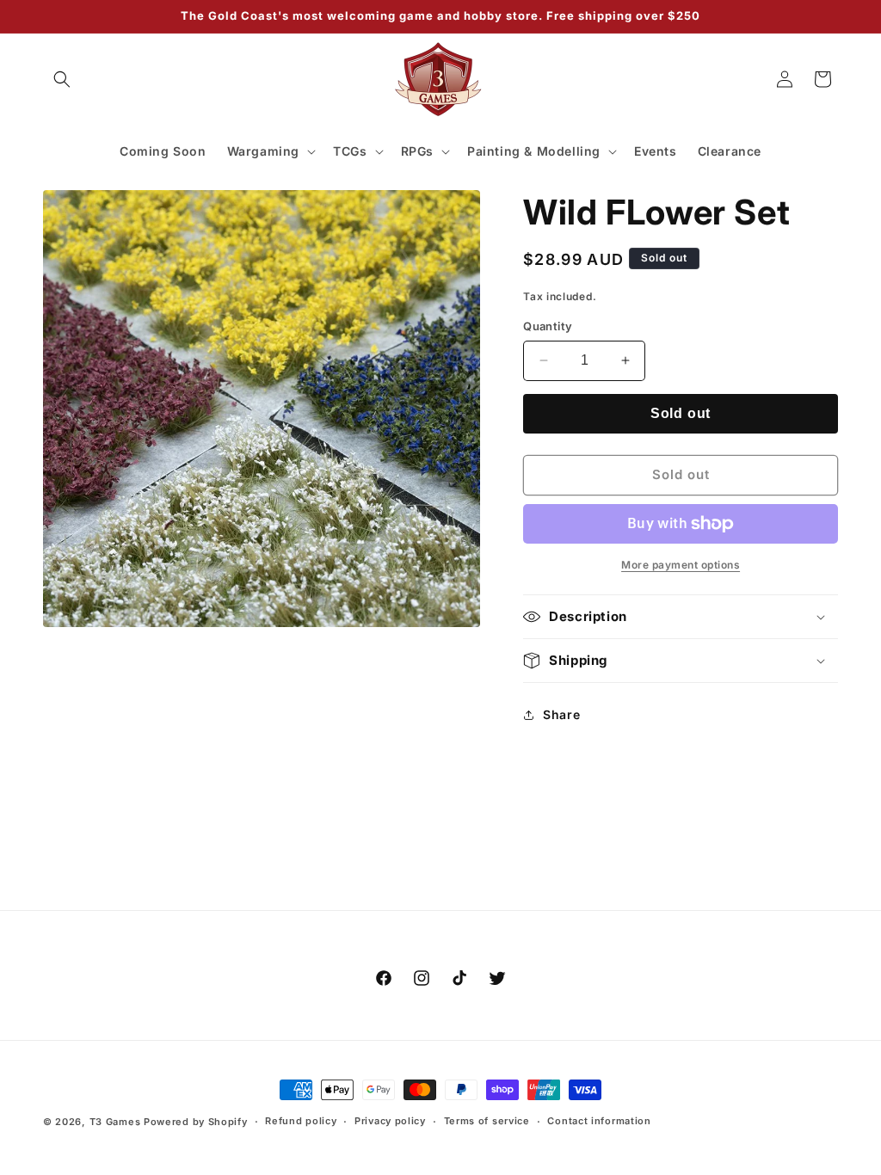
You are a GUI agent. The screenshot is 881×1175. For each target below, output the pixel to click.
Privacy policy (390, 1121)
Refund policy (300, 1121)
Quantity (547, 326)
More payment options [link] (680, 564)
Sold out (680, 413)
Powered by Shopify (196, 1122)
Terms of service (487, 1121)
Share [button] (561, 714)
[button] (62, 79)
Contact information (598, 1121)
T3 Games (115, 1122)
